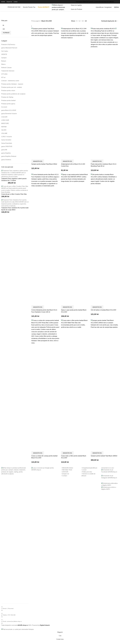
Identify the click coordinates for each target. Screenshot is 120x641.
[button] (37, 161)
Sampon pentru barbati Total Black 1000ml (104, 456)
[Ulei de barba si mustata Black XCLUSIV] (105, 239)
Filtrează (6, 32)
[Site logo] (60, 7)
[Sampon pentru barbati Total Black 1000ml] (105, 385)
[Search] (2, 7)
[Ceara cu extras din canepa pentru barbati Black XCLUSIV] (45, 385)
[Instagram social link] (118, 1)
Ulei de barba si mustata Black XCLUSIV (103, 310)
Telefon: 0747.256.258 (9, 615)
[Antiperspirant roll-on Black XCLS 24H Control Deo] (75, 93)
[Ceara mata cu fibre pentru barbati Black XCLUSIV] (75, 385)
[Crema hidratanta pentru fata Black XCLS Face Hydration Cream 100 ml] (45, 239)
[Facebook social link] (115, 1)
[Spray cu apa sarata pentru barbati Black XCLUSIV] (75, 239)
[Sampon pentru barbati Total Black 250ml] (45, 93)
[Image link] (15, 533)
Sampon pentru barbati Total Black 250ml (44, 164)
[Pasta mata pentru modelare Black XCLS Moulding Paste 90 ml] (105, 93)
